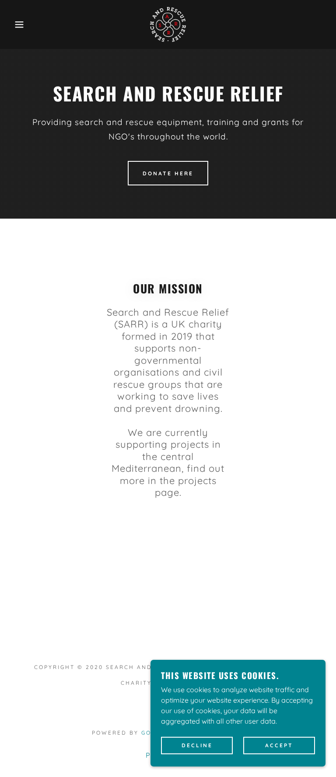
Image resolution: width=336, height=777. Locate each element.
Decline (197, 745)
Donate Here (168, 173)
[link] (168, 24)
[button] (16, 24)
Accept (279, 745)
